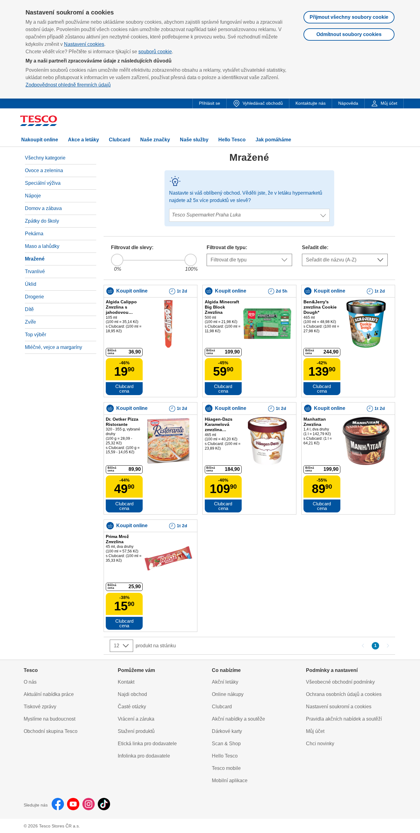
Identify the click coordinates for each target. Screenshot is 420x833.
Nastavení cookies (84, 44)
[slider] (117, 260)
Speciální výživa (43, 183)
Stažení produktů (136, 731)
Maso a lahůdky (42, 246)
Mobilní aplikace (230, 780)
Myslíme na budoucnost (49, 719)
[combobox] (253, 228)
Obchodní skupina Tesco (50, 731)
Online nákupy (228, 694)
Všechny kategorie (45, 157)
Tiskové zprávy (40, 706)
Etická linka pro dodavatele (147, 743)
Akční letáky (225, 682)
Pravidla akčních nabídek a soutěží (344, 719)
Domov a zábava (43, 208)
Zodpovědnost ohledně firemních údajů (68, 84)
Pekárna (34, 233)
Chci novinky (320, 743)
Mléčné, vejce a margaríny (53, 347)
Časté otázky (132, 706)
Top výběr (35, 334)
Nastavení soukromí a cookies (338, 706)
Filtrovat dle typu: (227, 247)
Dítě (29, 309)
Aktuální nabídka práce (49, 694)
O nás (30, 682)
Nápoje (33, 195)
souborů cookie (155, 51)
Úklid (30, 284)
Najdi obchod (132, 694)
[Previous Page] (363, 645)
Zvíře (30, 322)
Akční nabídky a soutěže (238, 719)
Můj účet (315, 731)
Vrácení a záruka (136, 719)
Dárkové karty (227, 731)
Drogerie (34, 296)
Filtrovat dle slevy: (132, 247)
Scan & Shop (226, 743)
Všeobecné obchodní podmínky (340, 682)
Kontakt (126, 682)
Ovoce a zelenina (44, 170)
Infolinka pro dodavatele (144, 755)
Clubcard (222, 706)
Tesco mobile (226, 768)
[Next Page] (387, 645)
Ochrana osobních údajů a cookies (344, 694)
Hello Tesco (225, 755)
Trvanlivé (35, 271)
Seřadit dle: (315, 247)
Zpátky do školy (42, 221)
